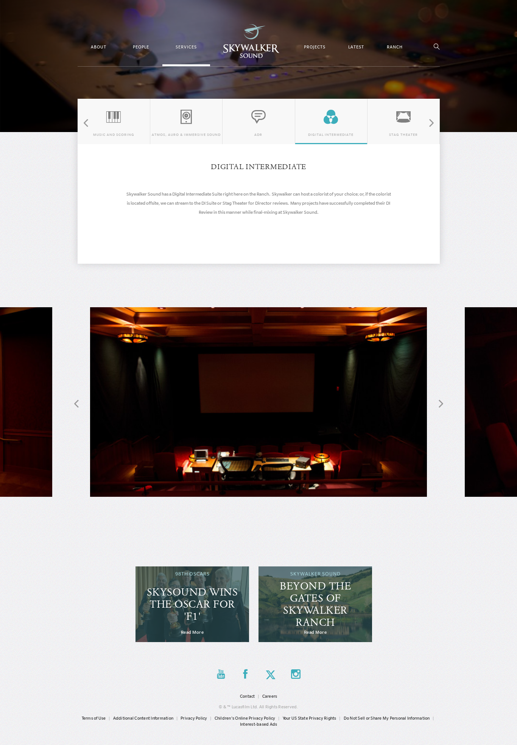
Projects (314, 47)
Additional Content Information (143, 718)
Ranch (395, 47)
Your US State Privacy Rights (309, 718)
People (141, 47)
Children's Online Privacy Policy (245, 718)
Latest (356, 47)
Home (251, 41)
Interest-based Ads (258, 724)
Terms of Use (94, 718)
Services (186, 47)
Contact (247, 696)
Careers (269, 696)
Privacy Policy (194, 718)
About (98, 47)
